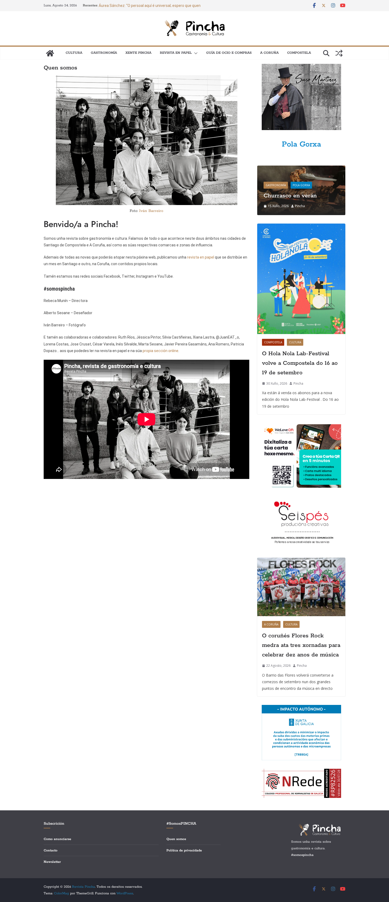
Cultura (74, 53)
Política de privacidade (184, 850)
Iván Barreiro (151, 210)
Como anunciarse (57, 839)
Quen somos (176, 839)
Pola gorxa (301, 185)
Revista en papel (176, 53)
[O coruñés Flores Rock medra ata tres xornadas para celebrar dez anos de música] (301, 587)
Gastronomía (104, 53)
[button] (195, 53)
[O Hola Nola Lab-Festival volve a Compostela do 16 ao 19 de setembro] (301, 279)
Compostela (299, 53)
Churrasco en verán (290, 195)
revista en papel (201, 257)
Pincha (300, 206)
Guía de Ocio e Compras (229, 53)
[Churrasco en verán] (301, 168)
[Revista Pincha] (50, 53)
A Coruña (269, 53)
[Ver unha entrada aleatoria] (339, 53)
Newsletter (52, 862)
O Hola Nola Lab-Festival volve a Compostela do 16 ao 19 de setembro (300, 363)
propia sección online (160, 351)
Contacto (50, 850)
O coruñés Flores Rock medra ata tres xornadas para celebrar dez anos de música (301, 645)
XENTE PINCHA (138, 53)
